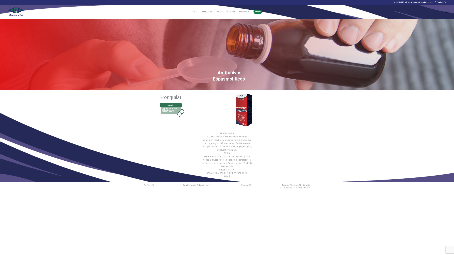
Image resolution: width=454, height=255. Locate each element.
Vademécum (244, 12)
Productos (231, 12)
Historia (219, 12)
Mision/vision (206, 12)
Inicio (194, 12)
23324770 (400, 2)
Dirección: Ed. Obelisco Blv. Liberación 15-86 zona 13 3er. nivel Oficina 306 (296, 186)
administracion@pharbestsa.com (420, 2)
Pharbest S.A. (442, 2)
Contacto (257, 12)
